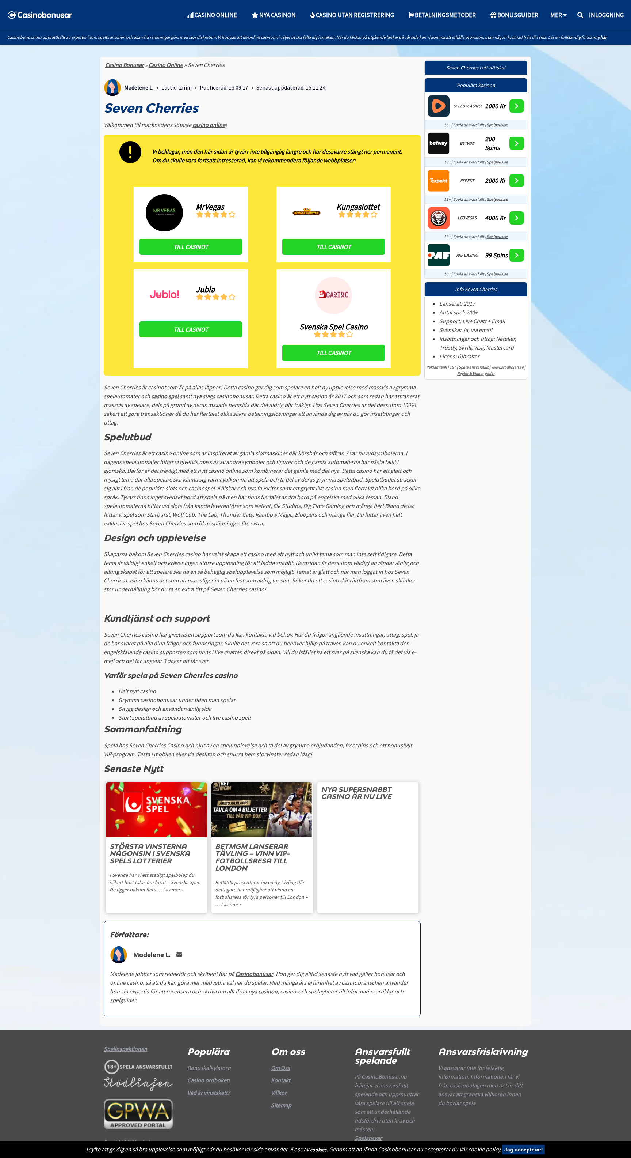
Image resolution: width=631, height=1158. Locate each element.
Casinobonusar (254, 973)
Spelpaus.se (497, 124)
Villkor (279, 1092)
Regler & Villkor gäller (476, 373)
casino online (208, 124)
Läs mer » (173, 889)
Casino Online (215, 15)
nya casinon (263, 991)
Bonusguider (517, 15)
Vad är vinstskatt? (208, 1092)
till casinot (190, 247)
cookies (318, 1149)
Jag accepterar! (523, 1150)
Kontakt (280, 1080)
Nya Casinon (277, 15)
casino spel (165, 396)
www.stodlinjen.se (507, 367)
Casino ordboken (208, 1080)
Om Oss (280, 1067)
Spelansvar (368, 1138)
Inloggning (606, 15)
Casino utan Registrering (354, 15)
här (603, 37)
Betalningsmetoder (445, 15)
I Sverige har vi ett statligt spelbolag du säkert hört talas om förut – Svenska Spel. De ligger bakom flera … (155, 882)
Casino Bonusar (124, 64)
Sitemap (281, 1105)
